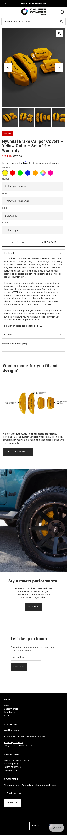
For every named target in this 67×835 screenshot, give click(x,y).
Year (5, 193)
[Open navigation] (6, 11)
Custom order (11, 709)
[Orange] (35, 173)
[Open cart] (62, 12)
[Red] (12, 173)
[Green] (20, 173)
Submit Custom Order (17, 451)
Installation (10, 712)
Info (4, 208)
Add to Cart (49, 242)
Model (6, 179)
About (7, 715)
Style (5, 223)
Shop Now (33, 607)
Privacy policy (11, 764)
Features (8, 334)
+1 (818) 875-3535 (13, 742)
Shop (6, 705)
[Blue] (28, 173)
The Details (9, 253)
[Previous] (6, 3)
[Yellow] (5, 173)
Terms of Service (12, 767)
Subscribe (19, 666)
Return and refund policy (16, 760)
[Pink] (50, 173)
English (36, 826)
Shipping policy (12, 770)
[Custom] (43, 173)
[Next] (62, 3)
